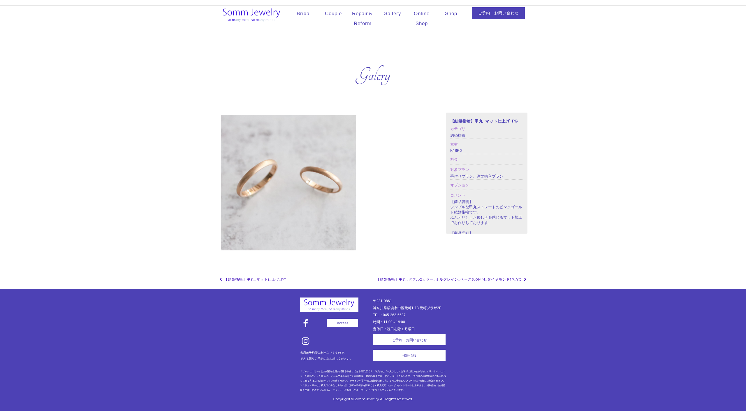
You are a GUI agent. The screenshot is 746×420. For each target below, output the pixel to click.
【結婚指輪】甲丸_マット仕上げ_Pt (254, 279)
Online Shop (422, 18)
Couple (333, 13)
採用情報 (409, 356)
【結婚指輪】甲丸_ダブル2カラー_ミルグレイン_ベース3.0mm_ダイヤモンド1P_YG (449, 279)
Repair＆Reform (362, 18)
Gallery (392, 13)
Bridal (304, 13)
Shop (451, 13)
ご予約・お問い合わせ (498, 13)
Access (342, 323)
